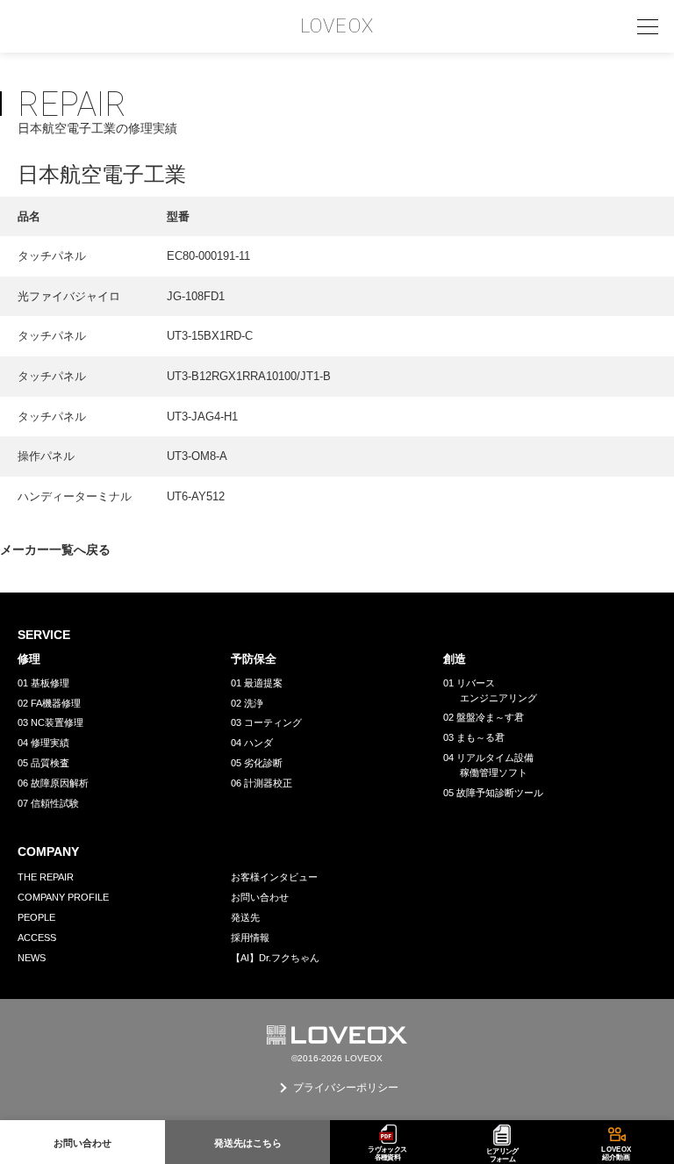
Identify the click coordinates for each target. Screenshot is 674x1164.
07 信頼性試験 (48, 803)
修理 (29, 658)
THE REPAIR (46, 877)
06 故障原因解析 (53, 783)
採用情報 (250, 937)
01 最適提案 (257, 683)
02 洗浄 (247, 703)
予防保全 (253, 658)
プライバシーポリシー (345, 1087)
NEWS (32, 957)
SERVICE (44, 635)
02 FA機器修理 (49, 703)
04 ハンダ (252, 742)
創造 (454, 658)
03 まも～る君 (474, 737)
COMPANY (48, 851)
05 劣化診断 (257, 763)
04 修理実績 (43, 742)
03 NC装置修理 (50, 722)
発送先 (245, 917)
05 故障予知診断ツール (493, 792)
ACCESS (37, 937)
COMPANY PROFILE (63, 897)
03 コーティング (266, 722)
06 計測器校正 (261, 783)
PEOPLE (36, 917)
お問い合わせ (260, 897)
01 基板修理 (43, 683)
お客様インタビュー (274, 877)
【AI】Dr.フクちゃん (275, 957)
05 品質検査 (43, 763)
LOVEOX (337, 26)
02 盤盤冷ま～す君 (483, 717)
